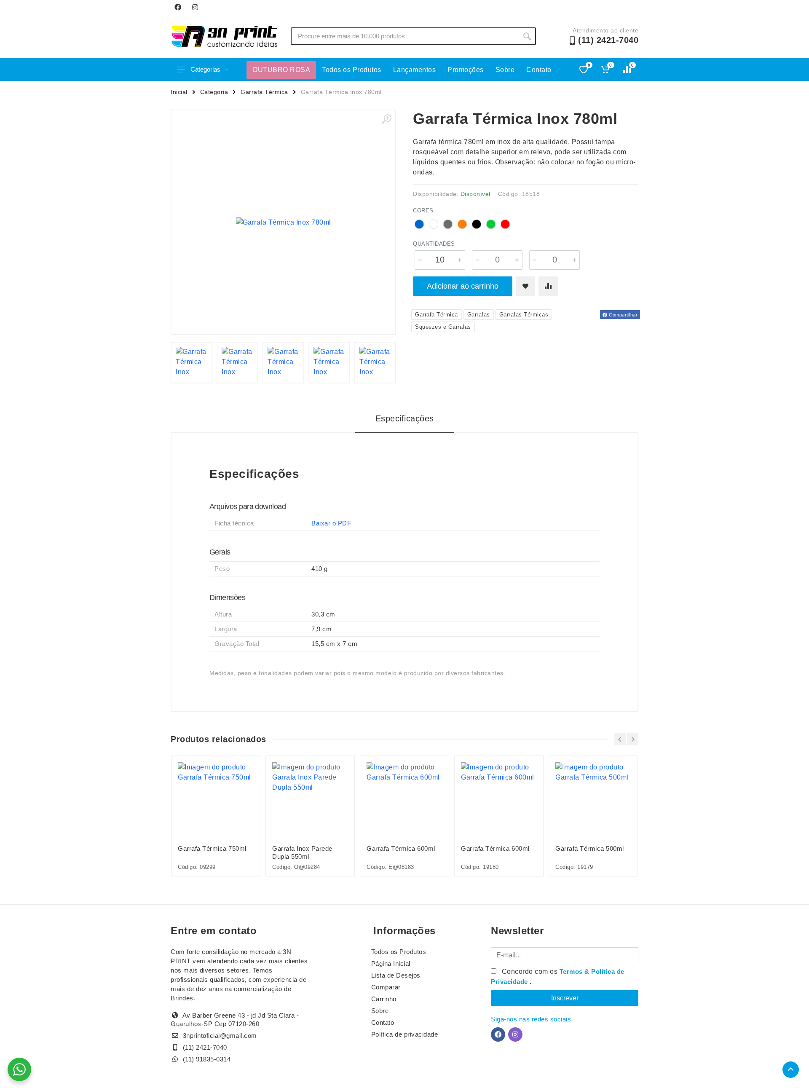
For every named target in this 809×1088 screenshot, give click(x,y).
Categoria (214, 91)
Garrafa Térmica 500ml (589, 848)
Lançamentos (414, 69)
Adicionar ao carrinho (462, 286)
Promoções (465, 69)
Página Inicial (390, 963)
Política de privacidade (404, 1034)
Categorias (205, 69)
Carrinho (383, 998)
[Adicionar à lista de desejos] (525, 286)
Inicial (179, 91)
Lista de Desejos (396, 975)
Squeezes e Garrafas (443, 327)
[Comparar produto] (548, 286)
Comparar (386, 987)
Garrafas (478, 314)
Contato (539, 69)
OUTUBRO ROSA (281, 69)
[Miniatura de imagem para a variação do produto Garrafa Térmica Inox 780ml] (191, 362)
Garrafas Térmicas (524, 314)
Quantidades (434, 244)
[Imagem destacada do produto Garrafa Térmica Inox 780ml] (283, 222)
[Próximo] (632, 739)
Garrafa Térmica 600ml (401, 848)
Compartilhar (623, 314)
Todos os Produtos (351, 69)
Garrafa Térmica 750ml (212, 848)
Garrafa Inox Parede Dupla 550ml (302, 852)
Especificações (404, 418)
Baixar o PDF (331, 523)
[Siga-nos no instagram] (195, 7)
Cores (423, 210)
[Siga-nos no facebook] (178, 7)
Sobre (505, 69)
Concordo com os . (557, 976)
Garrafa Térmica (264, 91)
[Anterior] (620, 739)
